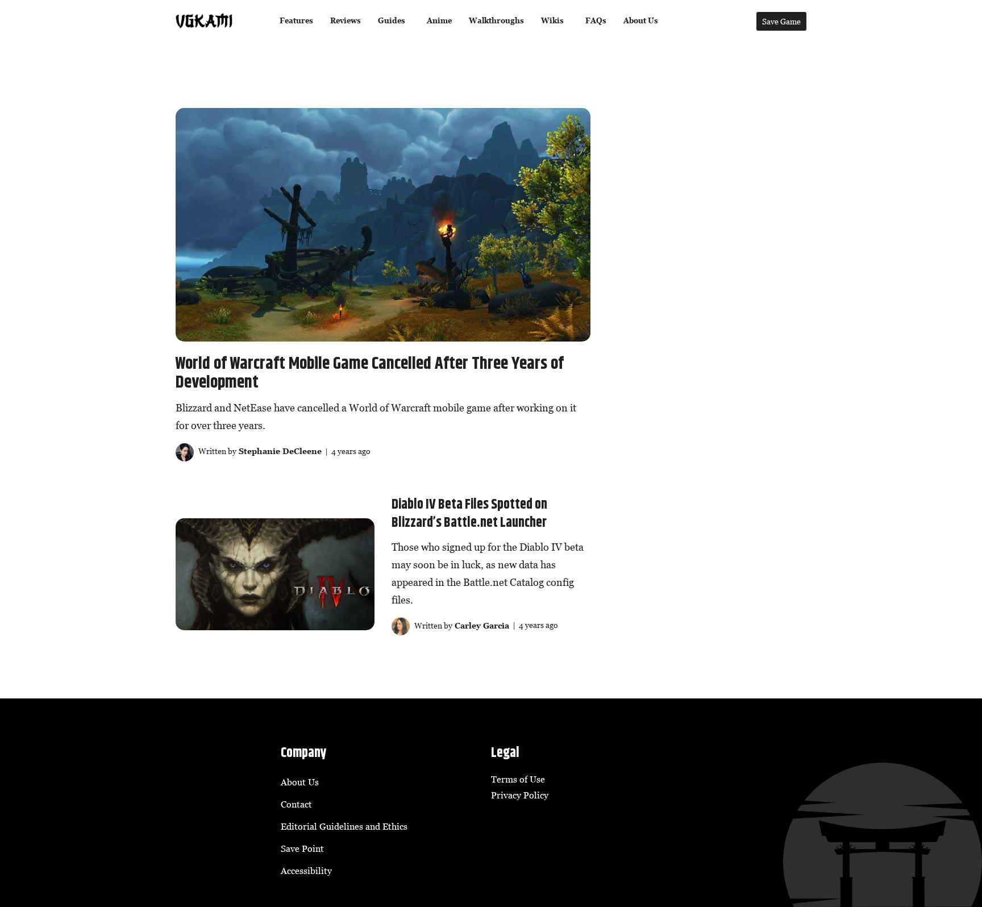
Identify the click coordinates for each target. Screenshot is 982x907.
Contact (296, 804)
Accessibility (306, 871)
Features (296, 20)
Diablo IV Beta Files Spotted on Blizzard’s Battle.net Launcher (469, 513)
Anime (439, 20)
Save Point (302, 848)
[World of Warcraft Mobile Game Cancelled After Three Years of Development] (383, 225)
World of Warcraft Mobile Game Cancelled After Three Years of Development (370, 373)
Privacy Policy (519, 795)
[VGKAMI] (204, 21)
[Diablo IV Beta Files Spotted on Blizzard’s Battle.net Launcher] (275, 574)
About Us (640, 20)
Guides (391, 20)
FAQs (595, 20)
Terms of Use (518, 779)
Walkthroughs (496, 20)
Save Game (781, 21)
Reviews (345, 20)
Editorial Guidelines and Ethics (344, 826)
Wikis (552, 20)
